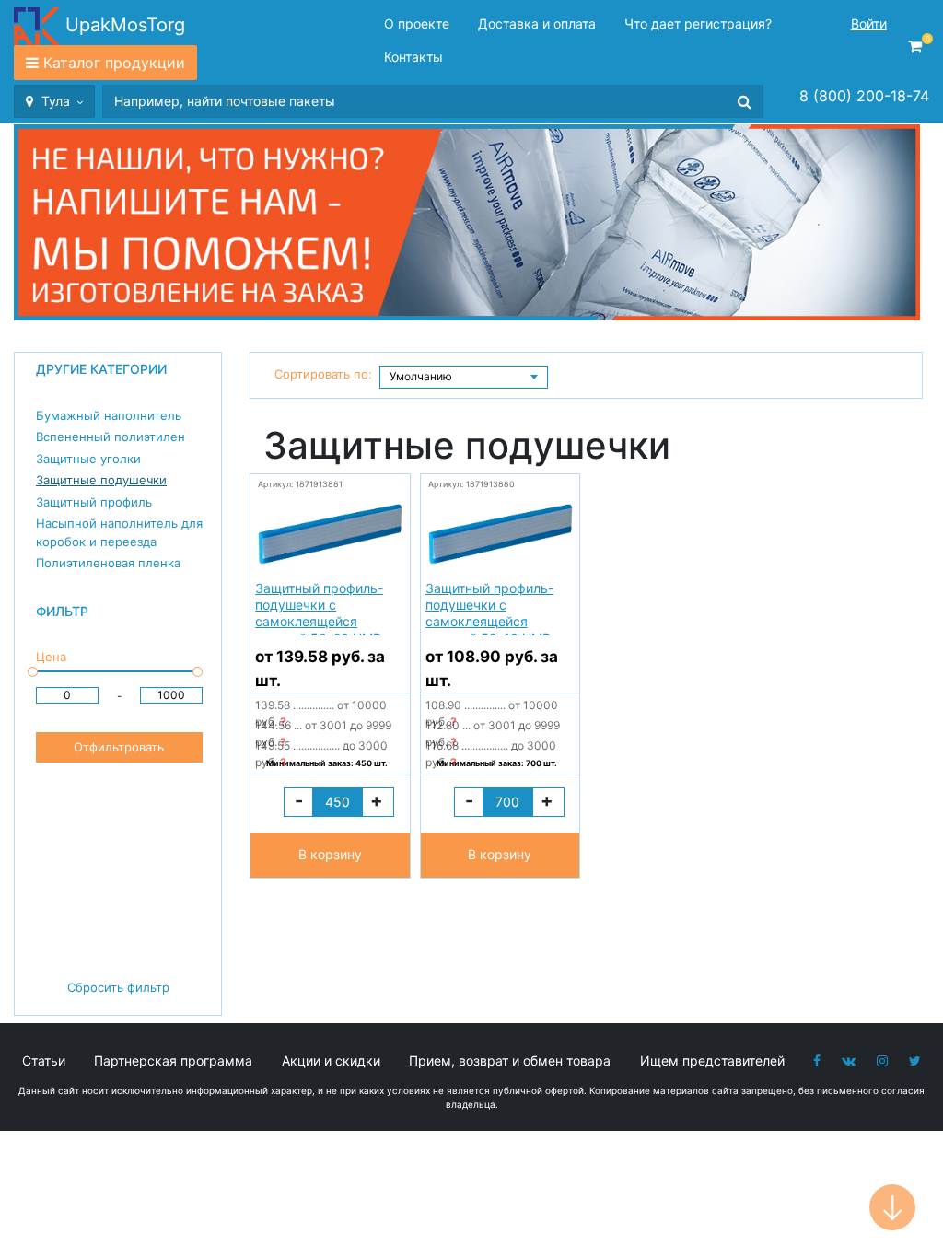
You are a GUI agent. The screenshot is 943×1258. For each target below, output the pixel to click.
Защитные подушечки (101, 479)
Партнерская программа (173, 1060)
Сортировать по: (323, 374)
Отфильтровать (119, 747)
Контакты (413, 56)
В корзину (330, 854)
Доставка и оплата (537, 23)
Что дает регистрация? (698, 23)
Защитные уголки (88, 458)
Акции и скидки (331, 1060)
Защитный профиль (94, 502)
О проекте (416, 23)
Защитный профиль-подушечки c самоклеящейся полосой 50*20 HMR (319, 607)
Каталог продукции (114, 62)
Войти (869, 23)
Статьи (43, 1060)
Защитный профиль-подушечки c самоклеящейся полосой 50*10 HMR (489, 607)
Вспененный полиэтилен (110, 436)
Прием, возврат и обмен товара (510, 1060)
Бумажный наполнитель (108, 415)
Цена (51, 656)
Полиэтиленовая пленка (108, 562)
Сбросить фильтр (118, 987)
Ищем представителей (712, 1060)
